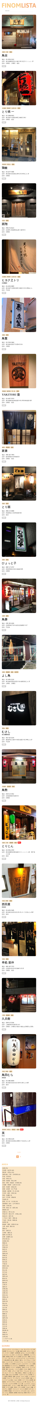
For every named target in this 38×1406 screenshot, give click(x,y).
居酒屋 (8, 447)
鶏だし (21, 1360)
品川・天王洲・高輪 (8, 1197)
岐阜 (3, 447)
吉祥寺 (4, 1222)
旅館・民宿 (13, 1387)
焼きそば (20, 1392)
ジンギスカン (19, 1355)
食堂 (21, 1351)
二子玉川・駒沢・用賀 (8, 1218)
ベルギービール (23, 1374)
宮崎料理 (26, 1355)
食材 (19, 1385)
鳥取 (3, 559)
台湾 (3, 1336)
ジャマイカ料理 (12, 1383)
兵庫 (3, 616)
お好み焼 (5, 1385)
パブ (23, 1380)
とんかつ (18, 1364)
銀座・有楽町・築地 (8, 1187)
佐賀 (3, 220)
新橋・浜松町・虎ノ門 (8, 1189)
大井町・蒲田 (6, 1232)
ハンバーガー (9, 1362)
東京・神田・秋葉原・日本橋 (10, 1182)
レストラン (5, 1355)
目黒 (3, 335)
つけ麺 (17, 1351)
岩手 (3, 1245)
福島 (3, 1253)
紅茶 (24, 1351)
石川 (3, 1272)
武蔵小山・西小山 (7, 1212)
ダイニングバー (6, 1349)
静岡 (3, 1280)
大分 (3, 1326)
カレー (6, 1373)
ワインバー (16, 1389)
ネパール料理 (17, 1356)
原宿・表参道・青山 (8, 1180)
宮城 (3, 1247)
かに (31, 1371)
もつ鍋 (29, 1373)
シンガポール (6, 1338)
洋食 (16, 1373)
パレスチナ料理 (29, 1353)
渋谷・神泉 (5, 901)
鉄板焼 (11, 1392)
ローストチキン (11, 1382)
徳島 (3, 1309)
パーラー (7, 1353)
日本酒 (30, 1374)
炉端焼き (18, 1367)
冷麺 (32, 1387)
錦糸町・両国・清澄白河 (9, 1224)
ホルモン (11, 1369)
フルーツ (9, 1378)
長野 (3, 1276)
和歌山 (4, 1297)
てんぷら (26, 1371)
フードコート (16, 1391)
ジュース (32, 1355)
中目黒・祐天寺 (6, 1170)
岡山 (3, 1303)
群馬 (3, 1259)
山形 (3, 1251)
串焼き (13, 1129)
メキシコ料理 (29, 1365)
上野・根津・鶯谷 (7, 1226)
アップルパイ (16, 1378)
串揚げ (10, 1391)
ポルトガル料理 (13, 1374)
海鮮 (14, 1376)
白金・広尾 (5, 1176)
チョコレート (11, 1351)
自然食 (16, 1392)
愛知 (3, 728)
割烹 (26, 1376)
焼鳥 (11, 52)
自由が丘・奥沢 (6, 1216)
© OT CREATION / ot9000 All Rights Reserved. (19, 1400)
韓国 (3, 1334)
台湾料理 (17, 1353)
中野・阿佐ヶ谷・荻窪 (8, 1207)
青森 (3, 1243)
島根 (3, 503)
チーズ (29, 1385)
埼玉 (3, 1261)
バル (22, 1349)
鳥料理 (16, 672)
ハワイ (4, 1340)
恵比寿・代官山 (6, 164)
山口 (3, 1307)
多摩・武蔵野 (6, 1237)
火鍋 (31, 1378)
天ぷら (29, 1382)
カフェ (29, 1351)
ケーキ (8, 1387)
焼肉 (7, 1374)
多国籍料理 (22, 1365)
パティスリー (11, 1358)
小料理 (19, 1380)
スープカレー (28, 1360)
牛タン (21, 1371)
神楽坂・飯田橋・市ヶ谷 (8, 391)
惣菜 (3, 1367)
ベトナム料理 (19, 1369)
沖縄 (3, 1332)
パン (30, 1364)
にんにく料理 (25, 1378)
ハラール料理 (21, 1387)
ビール (27, 1367)
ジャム (6, 1392)
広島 (3, 959)
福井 (3, 1274)
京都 (3, 1288)
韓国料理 (7, 1365)
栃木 (3, 1257)
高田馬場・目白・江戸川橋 (10, 1203)
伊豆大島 (5, 1239)
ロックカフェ (14, 1365)
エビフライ (25, 1364)
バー (6, 1358)
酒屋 (3, 1356)
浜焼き (17, 1360)
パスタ (25, 1369)
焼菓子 (10, 1389)
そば (15, 1380)
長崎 (3, 1322)
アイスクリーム (18, 1362)
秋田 (3, 1249)
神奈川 (4, 1266)
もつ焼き (10, 1380)
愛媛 (3, 1313)
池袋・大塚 (5, 52)
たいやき (12, 1355)
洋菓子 (12, 1353)
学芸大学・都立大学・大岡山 (10, 1214)
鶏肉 (29, 1356)
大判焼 (6, 1364)
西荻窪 (4, 1209)
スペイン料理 (24, 1389)
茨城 (3, 1255)
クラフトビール (20, 1358)
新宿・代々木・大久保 (8, 1201)
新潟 (3, 1268)
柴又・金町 (5, 1230)
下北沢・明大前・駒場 (8, 1220)
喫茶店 (10, 1376)
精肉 (25, 1392)
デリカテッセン (25, 1391)
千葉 (3, 1264)
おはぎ (18, 1376)
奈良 (3, 1295)
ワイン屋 (20, 1383)
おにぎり (24, 1356)
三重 (3, 1015)
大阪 (3, 1291)
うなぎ (28, 1387)
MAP (3, 66)
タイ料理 (5, 1391)
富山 (3, 1270)
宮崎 (3, 1328)
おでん (23, 1353)
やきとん (19, 1382)
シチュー (14, 1371)
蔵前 (3, 1228)
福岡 (3, 1318)
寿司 (11, 1356)
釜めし (20, 1373)
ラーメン (11, 1373)
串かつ (29, 1392)
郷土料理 (7, 1360)
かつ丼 (24, 1382)
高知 (3, 1316)
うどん (23, 1376)
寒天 (7, 1369)
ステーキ (30, 1389)
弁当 (25, 1385)
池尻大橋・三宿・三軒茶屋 (10, 1174)
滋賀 (3, 1286)
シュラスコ (27, 1383)
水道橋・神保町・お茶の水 (9, 108)
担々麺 (12, 1360)
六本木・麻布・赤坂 (8, 1193)
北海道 (4, 786)
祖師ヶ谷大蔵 (6, 1234)
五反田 (4, 1199)
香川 (3, 1311)
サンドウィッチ (28, 1349)
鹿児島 (4, 1330)
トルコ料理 (12, 1364)
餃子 (9, 1385)
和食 (23, 1367)
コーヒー (14, 1385)
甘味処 (8, 1356)
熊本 (3, 1324)
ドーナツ (12, 1367)
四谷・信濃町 (6, 1195)
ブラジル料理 (29, 1380)
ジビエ (33, 1383)
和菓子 (30, 1369)
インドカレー (16, 1349)
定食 (9, 1371)
